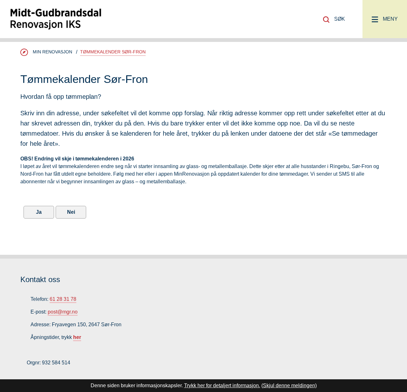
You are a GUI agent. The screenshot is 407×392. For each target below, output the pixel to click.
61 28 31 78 (63, 299)
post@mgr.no (63, 311)
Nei (71, 212)
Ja (39, 212)
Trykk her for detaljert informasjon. (222, 385)
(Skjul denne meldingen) (289, 385)
